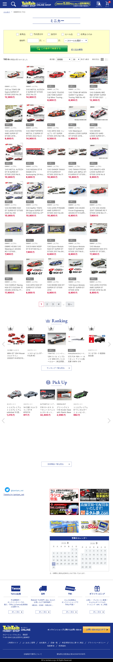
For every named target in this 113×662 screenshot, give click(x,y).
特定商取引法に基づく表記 (73, 643)
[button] (3, 420)
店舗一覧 (54, 643)
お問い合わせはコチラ (96, 629)
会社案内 (42, 643)
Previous (3, 344)
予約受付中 (38, 34)
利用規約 (62, 646)
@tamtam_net (17, 490)
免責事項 (50, 646)
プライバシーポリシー (97, 643)
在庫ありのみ (86, 34)
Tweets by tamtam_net (13, 494)
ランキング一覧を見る (56, 368)
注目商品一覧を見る (56, 464)
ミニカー (6, 12)
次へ (70, 304)
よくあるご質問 (28, 643)
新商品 (22, 34)
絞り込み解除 (77, 49)
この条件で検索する (51, 48)
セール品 (69, 34)
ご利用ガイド (12, 643)
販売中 (54, 34)
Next (109, 344)
